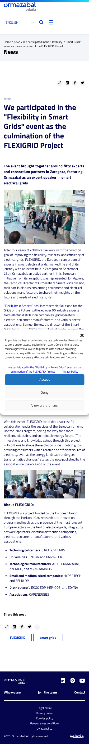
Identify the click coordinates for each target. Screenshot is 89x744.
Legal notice (44, 708)
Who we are (12, 692)
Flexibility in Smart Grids (22, 305)
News (17, 42)
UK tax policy (44, 728)
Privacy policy (44, 713)
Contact (79, 692)
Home (7, 42)
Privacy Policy (70, 371)
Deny (44, 392)
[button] (82, 335)
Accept (44, 379)
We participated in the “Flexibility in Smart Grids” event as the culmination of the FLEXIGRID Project (44, 369)
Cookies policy (44, 718)
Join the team (47, 692)
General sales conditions (44, 723)
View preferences (44, 405)
